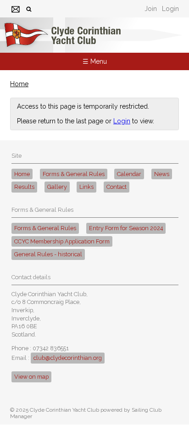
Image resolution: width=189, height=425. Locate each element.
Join (151, 8)
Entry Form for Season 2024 (126, 228)
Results (24, 186)
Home (19, 84)
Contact (116, 186)
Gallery (57, 186)
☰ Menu (95, 61)
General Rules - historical (48, 254)
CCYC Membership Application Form (62, 241)
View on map (31, 376)
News (161, 174)
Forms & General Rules (74, 174)
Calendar (129, 174)
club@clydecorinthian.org (67, 357)
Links (86, 186)
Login (170, 8)
